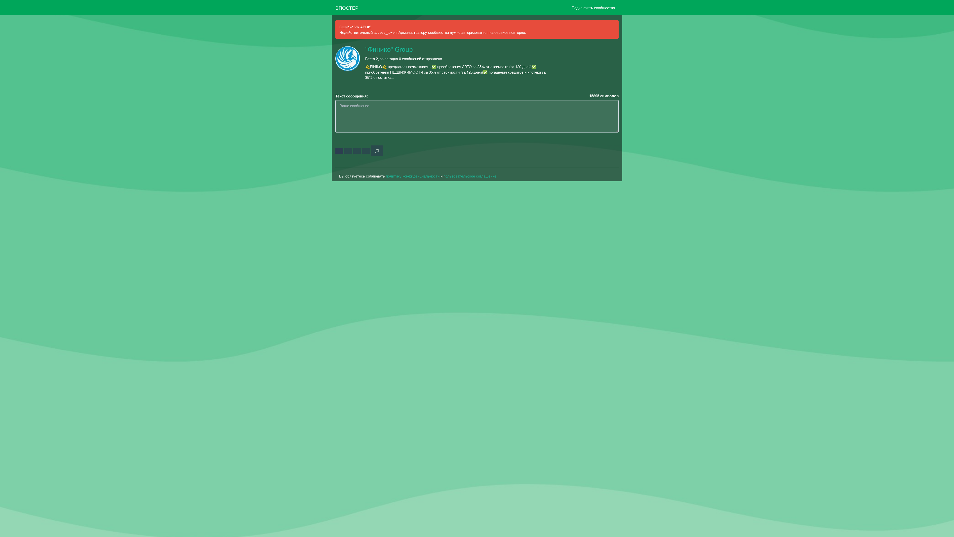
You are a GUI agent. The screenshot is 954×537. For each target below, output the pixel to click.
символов (604, 95)
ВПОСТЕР (346, 7)
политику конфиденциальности (412, 176)
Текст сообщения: (351, 96)
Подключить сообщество (593, 7)
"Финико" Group (389, 49)
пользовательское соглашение (469, 176)
